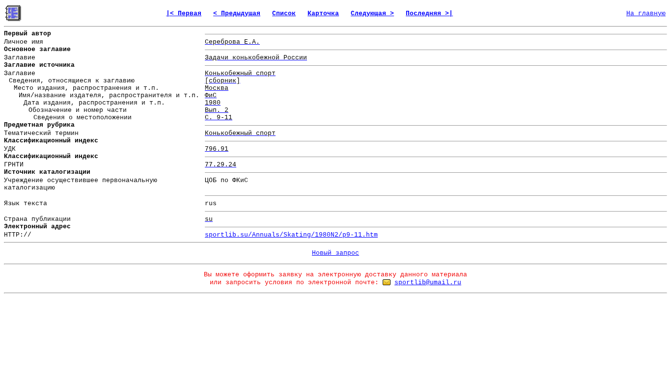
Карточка (323, 13)
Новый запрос (335, 253)
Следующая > (372, 13)
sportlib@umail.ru (427, 282)
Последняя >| (429, 13)
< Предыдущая (236, 13)
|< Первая (183, 13)
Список (284, 13)
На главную (646, 13)
